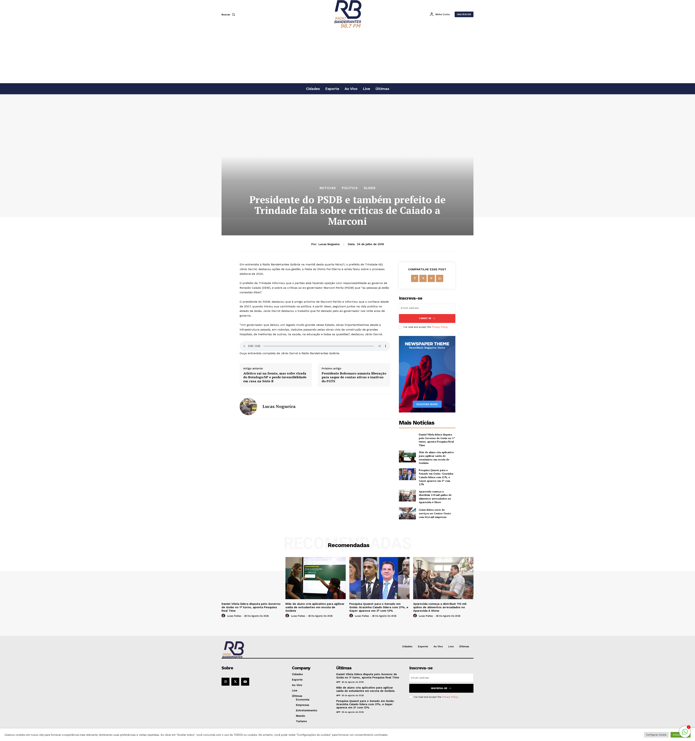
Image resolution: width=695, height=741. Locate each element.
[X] (423, 278)
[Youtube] (245, 682)
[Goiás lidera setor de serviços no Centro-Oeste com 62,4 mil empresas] (407, 513)
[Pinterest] (431, 278)
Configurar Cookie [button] (656, 734)
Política (350, 188)
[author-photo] (224, 616)
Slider (370, 188)
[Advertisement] (347, 56)
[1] (685, 733)
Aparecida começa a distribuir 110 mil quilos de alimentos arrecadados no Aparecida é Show (435, 497)
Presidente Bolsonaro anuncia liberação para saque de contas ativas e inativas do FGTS (354, 377)
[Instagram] (225, 682)
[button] (229, 14)
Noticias (328, 188)
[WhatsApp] (439, 278)
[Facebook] (414, 278)
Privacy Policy (439, 327)
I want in (425, 318)
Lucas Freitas (234, 616)
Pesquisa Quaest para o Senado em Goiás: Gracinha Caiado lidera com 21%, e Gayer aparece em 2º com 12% (436, 477)
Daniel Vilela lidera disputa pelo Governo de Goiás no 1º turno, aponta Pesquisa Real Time (437, 440)
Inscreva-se (439, 688)
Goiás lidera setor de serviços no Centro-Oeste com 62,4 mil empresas (435, 513)
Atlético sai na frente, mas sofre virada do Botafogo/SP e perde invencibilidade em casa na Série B (274, 377)
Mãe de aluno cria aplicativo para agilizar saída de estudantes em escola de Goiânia (436, 457)
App (338, 682)
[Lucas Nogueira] (248, 406)
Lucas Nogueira (329, 244)
